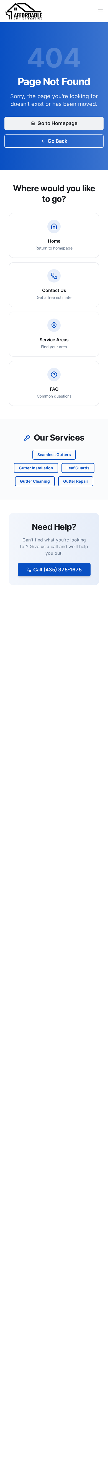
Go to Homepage (57, 123)
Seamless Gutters (54, 454)
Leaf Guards (77, 467)
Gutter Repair (75, 481)
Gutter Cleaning (35, 481)
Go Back (57, 141)
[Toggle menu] (100, 11)
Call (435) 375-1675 (57, 569)
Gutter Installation (36, 467)
